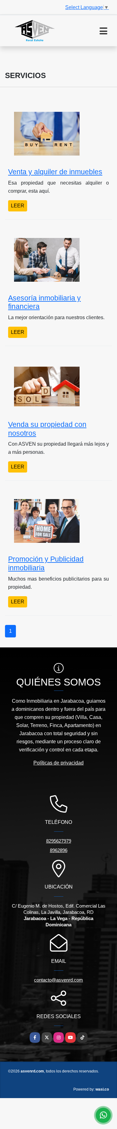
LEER (17, 205)
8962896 (58, 850)
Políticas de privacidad (58, 762)
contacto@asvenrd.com (58, 980)
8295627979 (58, 841)
